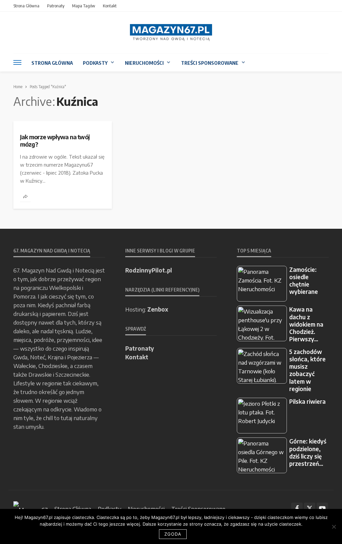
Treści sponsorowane (209, 63)
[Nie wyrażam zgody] (333, 526)
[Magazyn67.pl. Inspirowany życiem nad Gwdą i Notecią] (171, 32)
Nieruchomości (144, 63)
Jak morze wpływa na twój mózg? (55, 140)
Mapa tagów (83, 5)
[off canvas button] (17, 62)
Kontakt (110, 5)
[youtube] (322, 508)
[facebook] (297, 508)
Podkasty (95, 63)
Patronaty (55, 5)
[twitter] (309, 508)
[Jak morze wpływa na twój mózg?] (62, 124)
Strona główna (26, 5)
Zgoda (172, 534)
